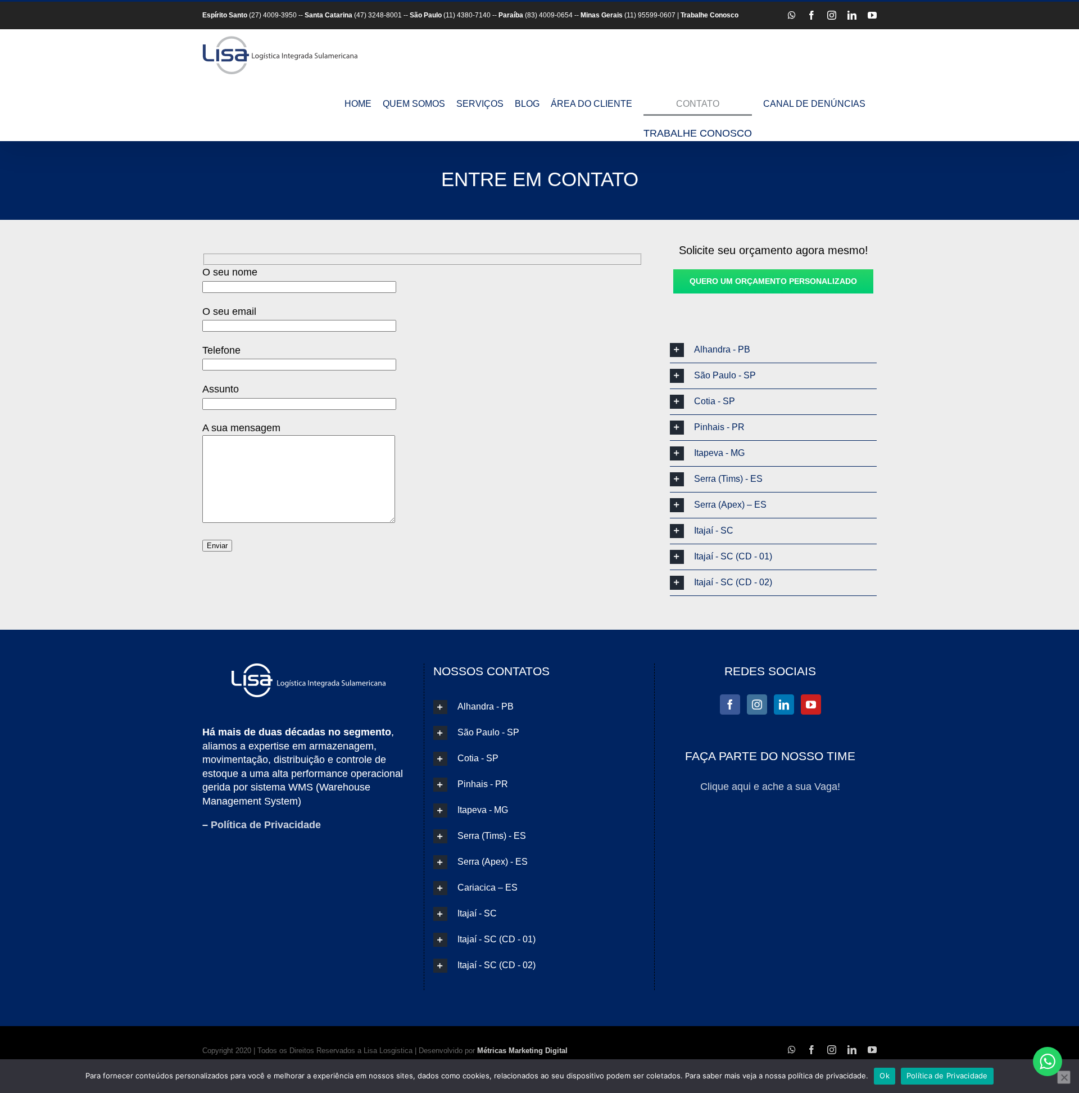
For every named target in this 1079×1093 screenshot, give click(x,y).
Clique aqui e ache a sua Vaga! (770, 786)
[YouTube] (811, 704)
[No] (1064, 1077)
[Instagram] (757, 704)
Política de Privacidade (266, 824)
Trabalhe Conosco (709, 15)
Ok (884, 1075)
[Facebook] (730, 704)
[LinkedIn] (784, 704)
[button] (773, 350)
